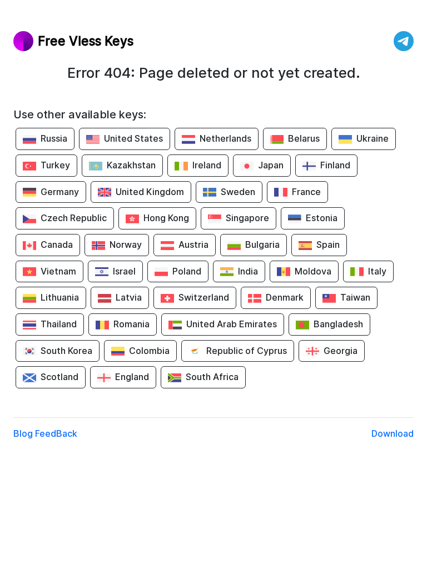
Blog (23, 433)
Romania (131, 324)
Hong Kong (166, 217)
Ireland (206, 165)
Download (392, 433)
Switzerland (203, 297)
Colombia (149, 350)
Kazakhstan (131, 165)
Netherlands (225, 138)
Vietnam (58, 271)
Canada (57, 244)
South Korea (66, 350)
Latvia (129, 297)
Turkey (55, 165)
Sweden (238, 191)
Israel (124, 271)
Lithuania (60, 297)
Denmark (285, 297)
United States (133, 138)
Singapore (247, 217)
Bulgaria (262, 244)
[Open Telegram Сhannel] (404, 41)
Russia (54, 138)
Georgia (341, 350)
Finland (335, 165)
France (306, 191)
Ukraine (372, 138)
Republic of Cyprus (246, 350)
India (248, 271)
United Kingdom (150, 191)
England (132, 376)
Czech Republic (74, 217)
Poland (186, 271)
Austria (193, 244)
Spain (328, 244)
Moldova (313, 271)
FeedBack (56, 433)
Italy (377, 271)
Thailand (59, 324)
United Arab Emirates (231, 324)
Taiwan (355, 297)
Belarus (304, 138)
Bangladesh (338, 324)
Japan (271, 165)
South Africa (212, 376)
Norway (126, 244)
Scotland (59, 376)
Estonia (321, 217)
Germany (60, 191)
